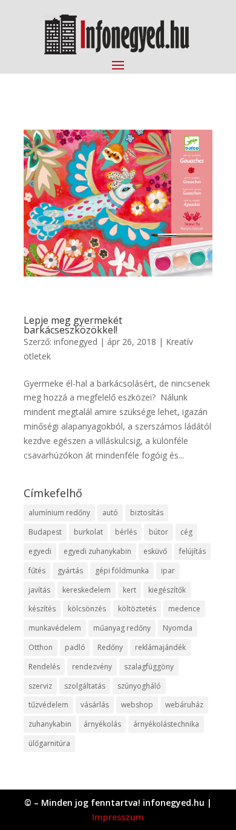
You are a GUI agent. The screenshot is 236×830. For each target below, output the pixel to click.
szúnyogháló (139, 686)
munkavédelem (54, 628)
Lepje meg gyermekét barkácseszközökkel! (73, 325)
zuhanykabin (49, 724)
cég (186, 532)
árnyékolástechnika (166, 724)
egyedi (39, 551)
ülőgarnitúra (49, 743)
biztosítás (146, 512)
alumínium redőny (59, 512)
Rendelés (44, 666)
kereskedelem (86, 590)
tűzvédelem (48, 705)
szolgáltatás (84, 686)
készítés (42, 608)
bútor (158, 532)
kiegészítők (167, 590)
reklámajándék (160, 647)
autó (110, 512)
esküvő (155, 551)
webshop (137, 705)
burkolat (88, 532)
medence (184, 608)
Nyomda (177, 628)
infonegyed (75, 341)
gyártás (70, 570)
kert (129, 590)
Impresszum (118, 817)
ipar (168, 570)
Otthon (40, 647)
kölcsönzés (87, 608)
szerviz (40, 686)
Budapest (45, 532)
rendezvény (92, 666)
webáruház (184, 705)
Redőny (110, 647)
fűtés (36, 570)
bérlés (126, 532)
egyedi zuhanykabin (97, 551)
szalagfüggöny (149, 666)
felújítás (192, 551)
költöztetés (137, 608)
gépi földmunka (122, 570)
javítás (39, 590)
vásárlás (94, 705)
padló (75, 647)
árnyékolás (102, 724)
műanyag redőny (122, 628)
